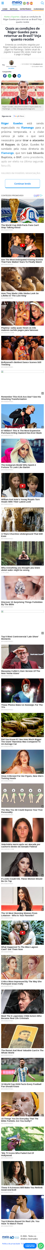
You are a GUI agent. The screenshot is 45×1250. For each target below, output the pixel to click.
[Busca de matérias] (42, 3)
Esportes (15, 16)
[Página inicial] (17, 3)
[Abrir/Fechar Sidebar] (2, 3)
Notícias (14, 9)
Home (4, 9)
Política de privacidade (11, 1244)
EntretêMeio (25, 9)
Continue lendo (22, 183)
